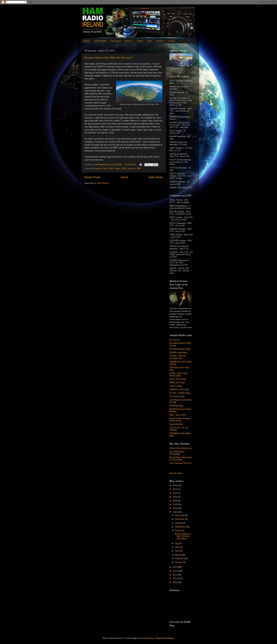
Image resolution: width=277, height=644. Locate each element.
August (178, 530)
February (179, 558)
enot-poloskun (147, 638)
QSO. (124, 168)
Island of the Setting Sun (181, 448)
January (179, 562)
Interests (160, 40)
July (177, 543)
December (180, 515)
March (178, 555)
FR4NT (110, 168)
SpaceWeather (176, 424)
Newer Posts (92, 177)
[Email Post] (140, 164)
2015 (175, 508)
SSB (139, 168)
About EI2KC (100, 40)
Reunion (131, 168)
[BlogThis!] (148, 164)
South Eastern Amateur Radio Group (180, 419)
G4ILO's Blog (176, 386)
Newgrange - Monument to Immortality (181, 458)
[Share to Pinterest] (156, 164)
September (180, 527)
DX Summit (175, 340)
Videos (140, 40)
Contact (171, 40)
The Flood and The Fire (180, 463)
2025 (175, 485)
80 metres (96, 168)
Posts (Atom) (103, 183)
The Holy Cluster (177, 396)
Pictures (128, 40)
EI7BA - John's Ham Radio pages (179, 374)
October (179, 523)
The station (116, 40)
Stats (150, 40)
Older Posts (155, 177)
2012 (175, 571)
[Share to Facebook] (154, 164)
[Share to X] (151, 164)
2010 (175, 578)
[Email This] (145, 164)
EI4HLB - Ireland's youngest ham (178, 357)
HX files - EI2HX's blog (180, 393)
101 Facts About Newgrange (177, 453)
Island (117, 168)
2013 (175, 567)
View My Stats (176, 473)
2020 (175, 501)
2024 (175, 489)
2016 (175, 504)
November (180, 519)
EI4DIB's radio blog (178, 352)
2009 (175, 582)
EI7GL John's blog (178, 379)
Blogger (170, 638)
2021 (175, 497)
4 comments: (130, 164)
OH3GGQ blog (176, 406)
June (177, 547)
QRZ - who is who (178, 415)
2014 (175, 512)
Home (87, 40)
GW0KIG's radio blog (179, 389)
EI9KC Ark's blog (177, 382)
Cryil (104, 168)
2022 (175, 493)
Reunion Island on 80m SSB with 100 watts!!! (109, 57)
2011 (175, 575)
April (177, 551)
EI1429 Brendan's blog (180, 349)
